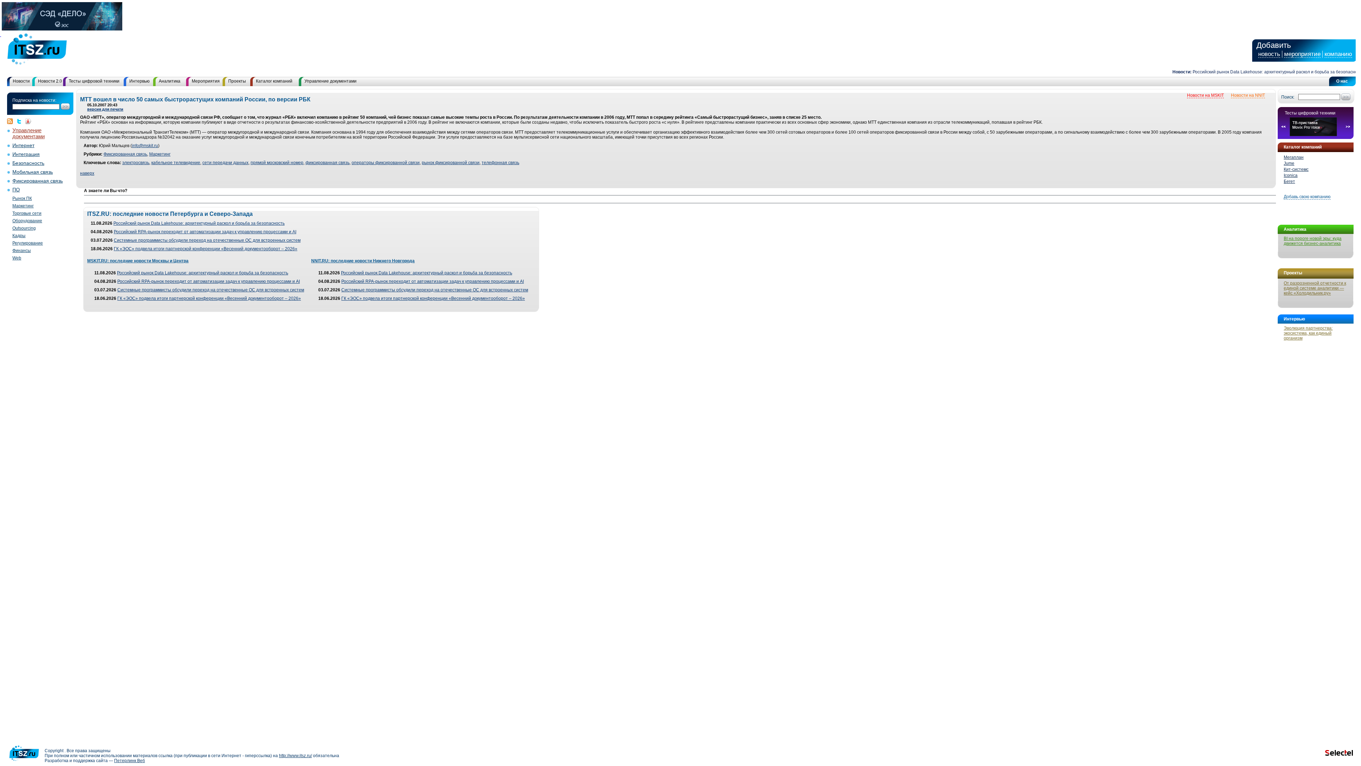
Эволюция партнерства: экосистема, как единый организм (1308, 333)
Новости (21, 81)
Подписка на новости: (34, 100)
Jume (1289, 163)
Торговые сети (26, 213)
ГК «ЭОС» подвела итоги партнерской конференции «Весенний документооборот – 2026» (205, 248)
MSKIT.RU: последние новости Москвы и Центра (138, 260)
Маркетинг (23, 205)
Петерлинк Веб (129, 760)
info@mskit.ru (145, 145)
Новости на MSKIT (1205, 95)
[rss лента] (11, 121)
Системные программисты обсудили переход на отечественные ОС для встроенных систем (207, 240)
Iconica (1291, 175)
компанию (1338, 54)
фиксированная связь (327, 162)
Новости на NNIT (1248, 95)
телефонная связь (500, 162)
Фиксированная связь (37, 181)
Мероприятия (206, 81)
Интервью (139, 81)
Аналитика (169, 81)
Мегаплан (1294, 157)
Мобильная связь (32, 172)
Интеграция (26, 154)
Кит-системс (1296, 169)
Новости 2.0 (50, 81)
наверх (87, 173)
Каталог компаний (274, 81)
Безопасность (28, 163)
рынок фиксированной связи (451, 162)
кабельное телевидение (175, 162)
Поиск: (1287, 97)
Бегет (1289, 181)
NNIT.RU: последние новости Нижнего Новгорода (363, 260)
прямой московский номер (277, 162)
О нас (1342, 81)
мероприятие (1302, 54)
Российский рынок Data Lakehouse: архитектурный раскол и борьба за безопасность (1261, 71)
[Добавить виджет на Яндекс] (28, 121)
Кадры (19, 235)
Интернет (23, 145)
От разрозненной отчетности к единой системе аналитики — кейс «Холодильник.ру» (1315, 288)
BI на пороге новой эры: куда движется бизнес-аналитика (1313, 241)
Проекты (237, 81)
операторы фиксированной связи (386, 162)
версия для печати (105, 109)
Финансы (21, 250)
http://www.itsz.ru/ (295, 755)
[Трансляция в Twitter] (21, 121)
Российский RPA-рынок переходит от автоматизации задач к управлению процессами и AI (205, 231)
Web (16, 258)
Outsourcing (24, 228)
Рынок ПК (22, 198)
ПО (16, 189)
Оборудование (27, 220)
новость (1269, 54)
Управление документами (330, 81)
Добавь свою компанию (1307, 196)
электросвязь (135, 162)
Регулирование (27, 243)
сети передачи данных (225, 162)
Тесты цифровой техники (94, 81)
